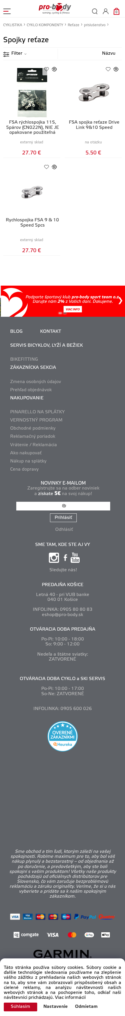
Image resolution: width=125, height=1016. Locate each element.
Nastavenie (55, 1007)
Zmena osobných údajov (35, 382)
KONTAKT (50, 332)
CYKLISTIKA (12, 25)
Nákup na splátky (28, 461)
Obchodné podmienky (33, 428)
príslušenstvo (95, 25)
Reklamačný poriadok (32, 437)
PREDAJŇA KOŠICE (62, 585)
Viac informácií (70, 998)
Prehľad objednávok (31, 390)
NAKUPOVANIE (27, 398)
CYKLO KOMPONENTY (45, 25)
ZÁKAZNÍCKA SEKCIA (33, 368)
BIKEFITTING (24, 359)
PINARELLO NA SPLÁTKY (37, 412)
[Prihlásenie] (105, 11)
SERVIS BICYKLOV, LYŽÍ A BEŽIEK (46, 346)
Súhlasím (20, 1007)
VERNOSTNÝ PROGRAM (36, 420)
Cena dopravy (24, 469)
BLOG (16, 332)
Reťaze (73, 25)
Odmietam (86, 1007)
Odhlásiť (64, 530)
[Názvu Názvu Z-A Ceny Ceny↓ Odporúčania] (103, 54)
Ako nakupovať (26, 453)
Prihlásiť (63, 518)
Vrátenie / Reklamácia (33, 445)
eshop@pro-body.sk (62, 615)
